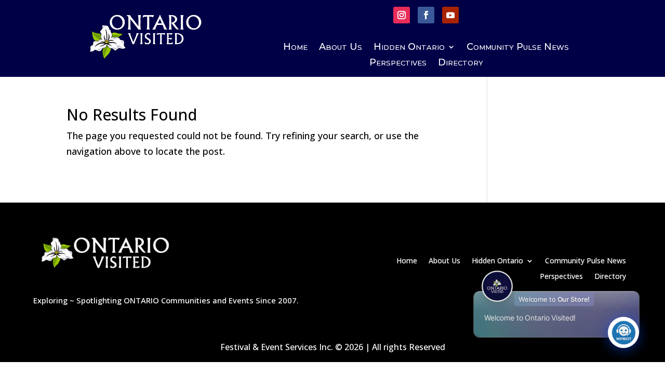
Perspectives (398, 63)
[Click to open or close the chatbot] (623, 332)
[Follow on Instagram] (401, 15)
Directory (460, 63)
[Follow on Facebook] (426, 15)
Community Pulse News (518, 47)
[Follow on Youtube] (450, 15)
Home (295, 47)
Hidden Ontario (409, 47)
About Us (340, 47)
